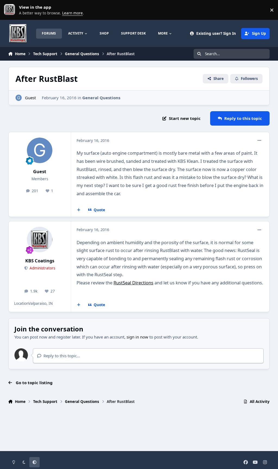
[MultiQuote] (78, 210)
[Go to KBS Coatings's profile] (39, 239)
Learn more (11, 10)
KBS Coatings (39, 260)
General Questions (101, 97)
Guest (30, 97)
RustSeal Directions (133, 282)
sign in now (137, 337)
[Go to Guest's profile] (18, 98)
